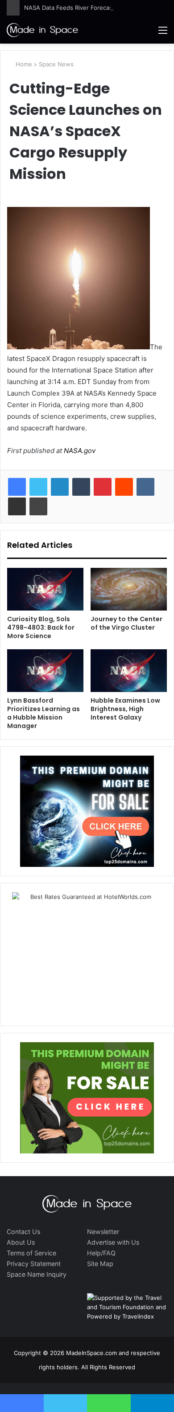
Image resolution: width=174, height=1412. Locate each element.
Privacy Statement (34, 1263)
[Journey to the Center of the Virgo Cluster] (129, 589)
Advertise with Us (113, 1242)
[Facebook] (17, 487)
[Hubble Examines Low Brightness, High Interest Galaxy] (129, 670)
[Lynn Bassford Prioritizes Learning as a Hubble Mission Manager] (45, 670)
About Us (21, 1242)
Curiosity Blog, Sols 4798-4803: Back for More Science (41, 627)
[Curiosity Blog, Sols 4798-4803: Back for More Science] (45, 589)
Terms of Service (31, 1253)
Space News (56, 64)
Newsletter (103, 1231)
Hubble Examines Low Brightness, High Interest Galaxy (125, 709)
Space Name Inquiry (36, 1274)
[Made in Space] (42, 29)
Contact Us (23, 1231)
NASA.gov (78, 450)
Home (23, 64)
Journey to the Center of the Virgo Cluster (126, 623)
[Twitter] (38, 487)
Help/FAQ (101, 1253)
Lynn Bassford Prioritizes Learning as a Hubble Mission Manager (43, 713)
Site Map (100, 1263)
